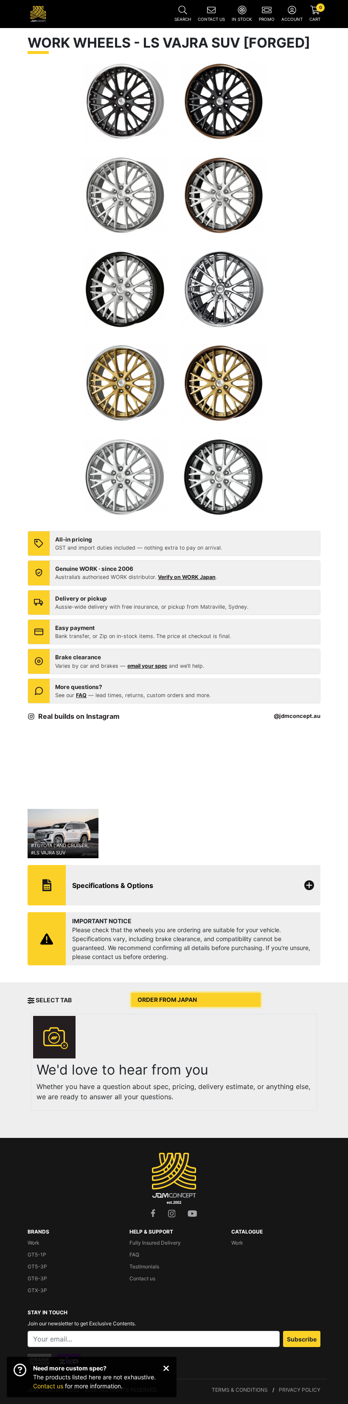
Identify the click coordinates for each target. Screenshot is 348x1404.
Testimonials (144, 1266)
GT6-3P (37, 1278)
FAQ (81, 695)
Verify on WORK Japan (187, 577)
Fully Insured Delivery (155, 1242)
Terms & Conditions (240, 1390)
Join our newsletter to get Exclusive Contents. (82, 1323)
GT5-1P (37, 1254)
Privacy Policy (299, 1390)
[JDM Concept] (38, 13)
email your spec (147, 666)
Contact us (48, 1386)
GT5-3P (37, 1266)
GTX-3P (37, 1290)
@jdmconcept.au (297, 715)
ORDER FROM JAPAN (167, 1000)
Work (33, 1242)
